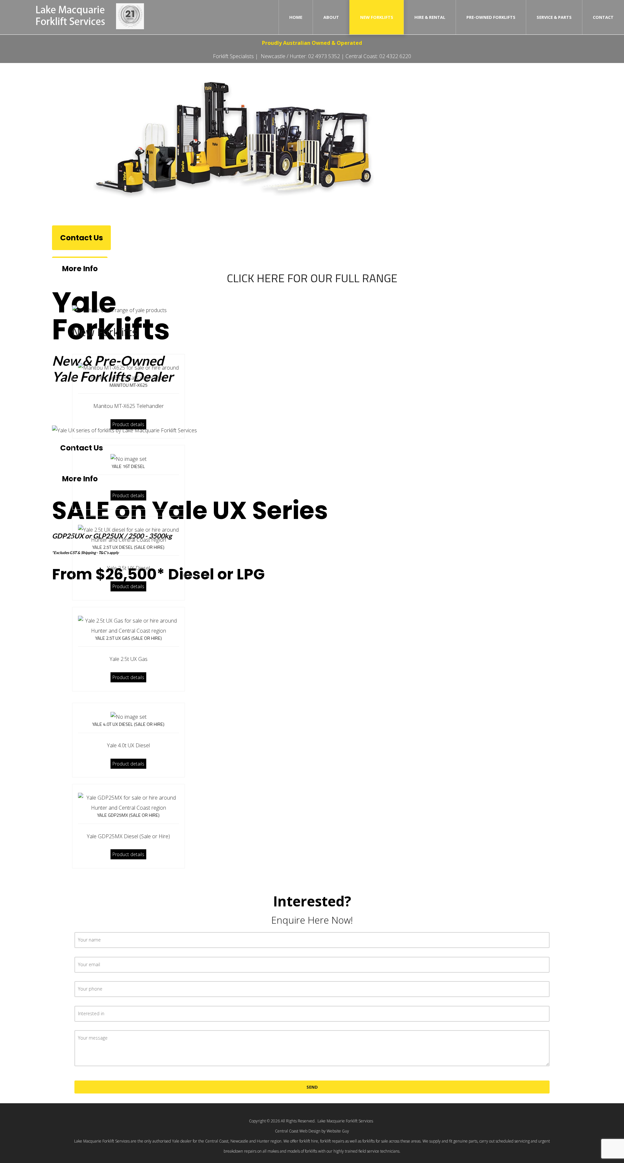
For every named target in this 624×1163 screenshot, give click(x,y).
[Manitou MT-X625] (128, 372)
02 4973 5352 (324, 56)
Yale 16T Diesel (128, 466)
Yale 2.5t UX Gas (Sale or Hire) (128, 638)
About (331, 17)
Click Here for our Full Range (312, 278)
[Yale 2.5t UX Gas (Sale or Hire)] (128, 625)
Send (312, 1087)
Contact (603, 17)
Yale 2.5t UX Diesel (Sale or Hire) (128, 547)
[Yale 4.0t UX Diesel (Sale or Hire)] (128, 716)
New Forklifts (376, 17)
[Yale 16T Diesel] (128, 458)
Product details (128, 424)
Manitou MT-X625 (129, 385)
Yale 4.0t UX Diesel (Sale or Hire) (128, 724)
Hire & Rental (429, 17)
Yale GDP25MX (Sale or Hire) (128, 815)
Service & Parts (554, 17)
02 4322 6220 (395, 56)
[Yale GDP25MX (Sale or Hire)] (128, 802)
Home (295, 17)
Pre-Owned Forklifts (490, 17)
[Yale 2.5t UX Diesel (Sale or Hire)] (128, 534)
